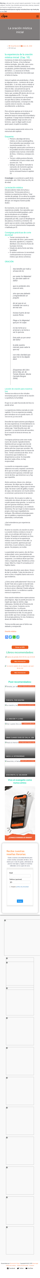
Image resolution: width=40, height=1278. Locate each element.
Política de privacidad (22, 1265)
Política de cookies (11, 1265)
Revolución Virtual (15, 1263)
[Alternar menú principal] (37, 16)
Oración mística (10, 631)
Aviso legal (35, 1263)
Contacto (31, 1265)
